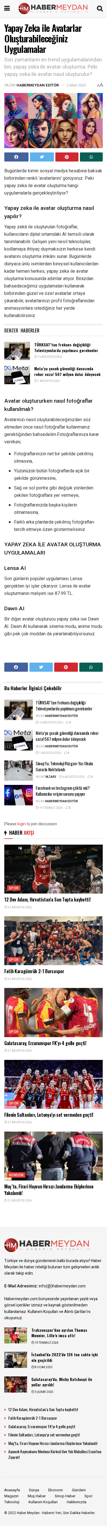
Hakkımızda (76, 1502)
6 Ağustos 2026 (73, 777)
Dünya (34, 1490)
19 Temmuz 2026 (51, 808)
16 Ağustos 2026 (49, 357)
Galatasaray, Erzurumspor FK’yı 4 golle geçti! (45, 1043)
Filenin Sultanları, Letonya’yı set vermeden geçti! (48, 1114)
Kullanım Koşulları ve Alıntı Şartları (57, 1312)
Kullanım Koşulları (43, 1502)
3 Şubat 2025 (43, 1392)
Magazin (11, 1496)
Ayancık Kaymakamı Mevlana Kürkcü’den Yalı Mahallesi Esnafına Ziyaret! (54, 1454)
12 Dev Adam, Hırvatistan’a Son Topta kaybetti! (47, 899)
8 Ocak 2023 (43, 1367)
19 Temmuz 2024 (46, 1343)
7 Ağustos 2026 (48, 381)
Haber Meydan (28, 1512)
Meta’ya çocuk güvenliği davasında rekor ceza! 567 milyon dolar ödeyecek (67, 371)
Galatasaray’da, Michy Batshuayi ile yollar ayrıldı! (61, 1382)
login (21, 824)
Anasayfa (12, 1490)
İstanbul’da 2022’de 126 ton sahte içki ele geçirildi (64, 1357)
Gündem (16, 1175)
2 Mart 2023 (76, 85)
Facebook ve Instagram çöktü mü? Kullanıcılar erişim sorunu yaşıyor (63, 791)
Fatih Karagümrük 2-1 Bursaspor (34, 971)
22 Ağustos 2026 (19, 907)
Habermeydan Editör (38, 85)
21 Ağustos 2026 (19, 1051)
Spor (14, 888)
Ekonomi (55, 1490)
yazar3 (50, 777)
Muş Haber (37, 1496)
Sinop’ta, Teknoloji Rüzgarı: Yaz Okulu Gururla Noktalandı (64, 766)
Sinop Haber (65, 1496)
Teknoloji (11, 1502)
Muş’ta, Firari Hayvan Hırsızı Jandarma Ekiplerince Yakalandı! (49, 1189)
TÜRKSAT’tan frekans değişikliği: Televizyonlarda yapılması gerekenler (66, 347)
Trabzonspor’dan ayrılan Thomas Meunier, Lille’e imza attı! (59, 1333)
